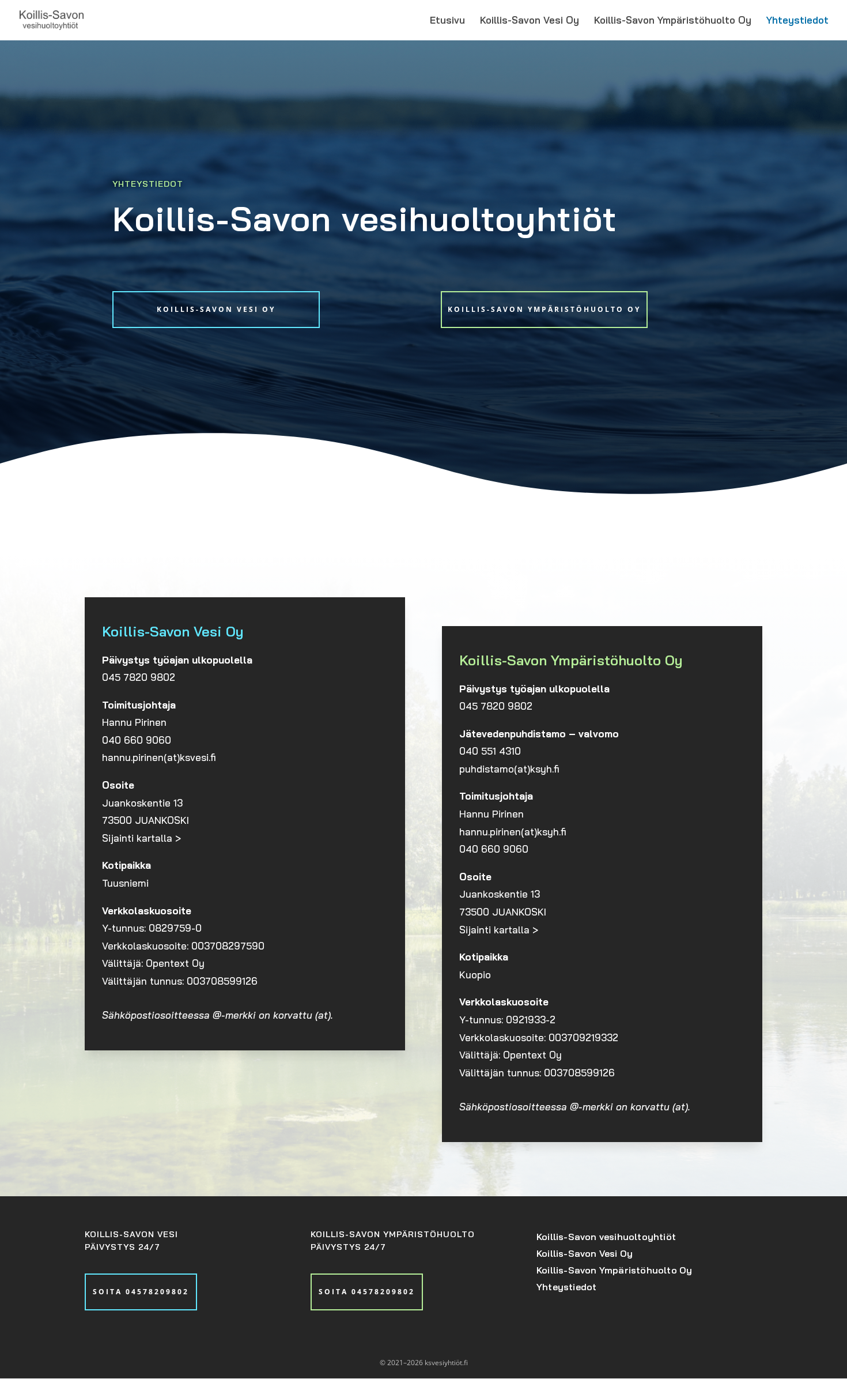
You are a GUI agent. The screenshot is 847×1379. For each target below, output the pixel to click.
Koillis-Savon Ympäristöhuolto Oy (672, 21)
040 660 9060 (136, 740)
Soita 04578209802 (141, 1292)
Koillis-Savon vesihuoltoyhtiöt (606, 1236)
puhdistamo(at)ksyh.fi (509, 769)
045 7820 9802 (138, 677)
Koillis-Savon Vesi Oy (529, 21)
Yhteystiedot (797, 21)
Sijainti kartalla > (141, 838)
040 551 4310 (490, 751)
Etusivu (447, 21)
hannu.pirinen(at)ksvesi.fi (159, 757)
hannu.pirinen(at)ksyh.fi (512, 832)
